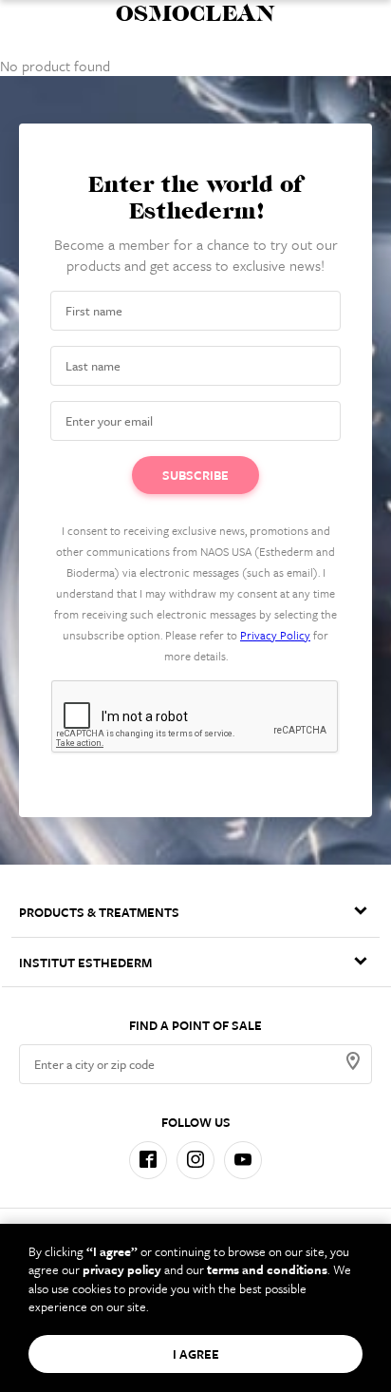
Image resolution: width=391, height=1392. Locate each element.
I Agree (196, 1353)
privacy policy (122, 1269)
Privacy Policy (275, 634)
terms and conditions (267, 1269)
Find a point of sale (195, 1025)
